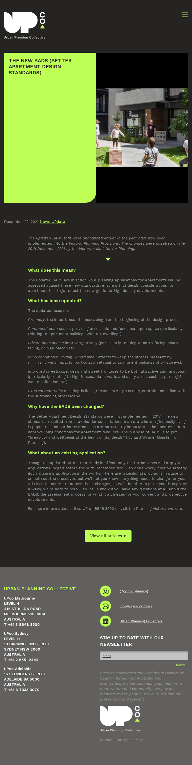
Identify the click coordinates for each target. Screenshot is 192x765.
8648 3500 (104, 508)
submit (181, 665)
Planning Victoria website (159, 508)
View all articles (106, 535)
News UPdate (52, 221)
